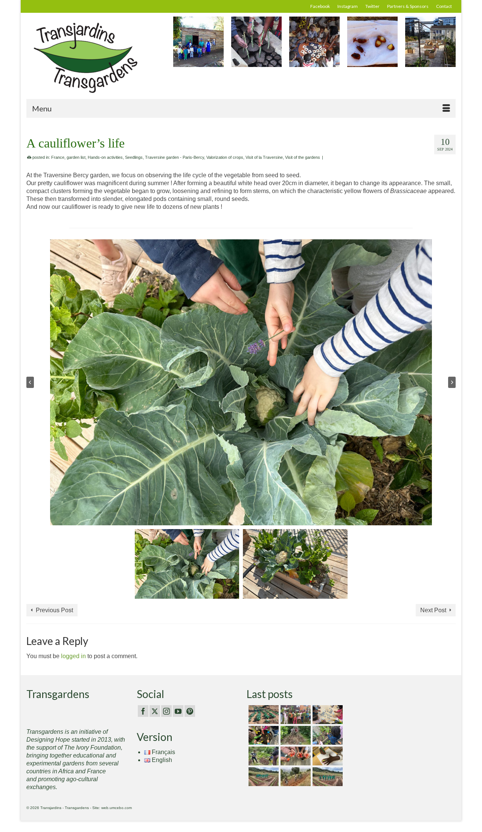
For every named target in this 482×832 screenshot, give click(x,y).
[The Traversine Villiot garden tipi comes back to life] (295, 735)
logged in (73, 656)
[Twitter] (154, 711)
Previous (179, 46)
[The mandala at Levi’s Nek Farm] (327, 776)
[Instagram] (166, 711)
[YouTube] (178, 711)
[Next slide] (452, 382)
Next (449, 46)
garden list (76, 157)
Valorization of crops (224, 157)
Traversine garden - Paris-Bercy (174, 157)
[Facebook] (143, 711)
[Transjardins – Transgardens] (94, 57)
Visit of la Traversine (264, 157)
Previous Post (54, 610)
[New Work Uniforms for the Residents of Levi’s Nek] (263, 776)
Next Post (433, 610)
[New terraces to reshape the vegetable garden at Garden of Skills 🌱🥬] (295, 776)
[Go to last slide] (30, 382)
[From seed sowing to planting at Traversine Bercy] (327, 735)
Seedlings (134, 157)
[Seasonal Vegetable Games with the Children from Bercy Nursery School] (327, 714)
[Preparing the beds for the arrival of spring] (263, 714)
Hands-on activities (105, 157)
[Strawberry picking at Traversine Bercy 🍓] (295, 756)
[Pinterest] (190, 711)
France (57, 157)
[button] (187, 564)
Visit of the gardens (302, 157)
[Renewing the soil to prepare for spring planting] (263, 735)
